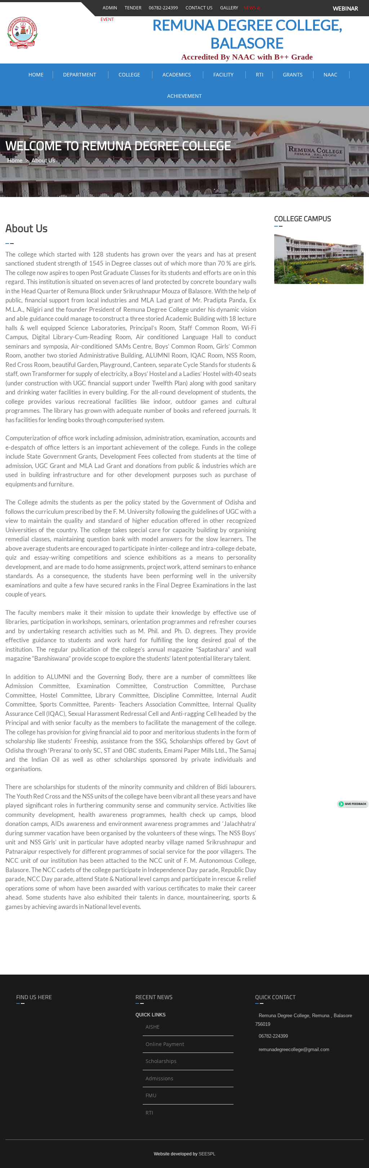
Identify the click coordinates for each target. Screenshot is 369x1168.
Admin (109, 8)
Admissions (159, 1078)
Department (81, 74)
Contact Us (198, 8)
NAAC (332, 74)
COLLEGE (131, 74)
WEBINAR (345, 8)
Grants (293, 74)
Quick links (150, 1015)
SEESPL (207, 1153)
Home (36, 74)
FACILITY (224, 74)
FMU (151, 1095)
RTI (259, 74)
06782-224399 (162, 8)
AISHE (153, 1026)
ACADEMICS (178, 74)
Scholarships (161, 1061)
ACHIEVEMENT (184, 95)
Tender (132, 8)
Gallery (228, 8)
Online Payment (165, 1044)
